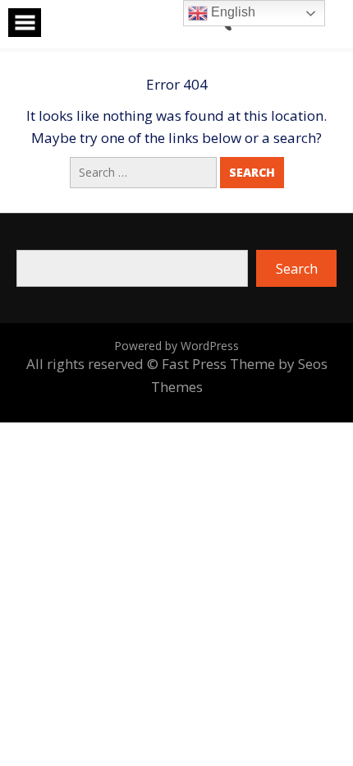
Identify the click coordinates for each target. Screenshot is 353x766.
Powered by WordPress (176, 345)
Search (297, 269)
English (231, 12)
